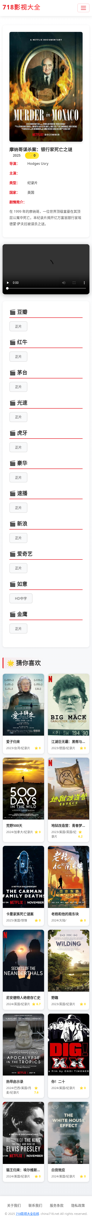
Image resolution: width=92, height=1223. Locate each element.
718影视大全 (22, 7)
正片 (18, 326)
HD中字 (21, 598)
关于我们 (14, 1205)
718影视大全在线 (27, 1214)
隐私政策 (78, 1205)
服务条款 (57, 1205)
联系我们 (35, 1205)
